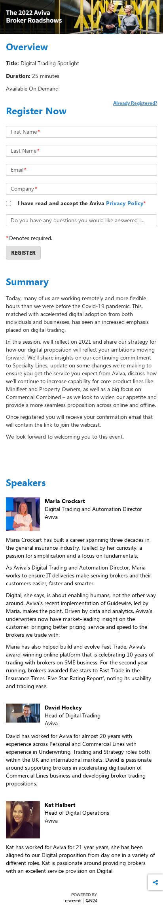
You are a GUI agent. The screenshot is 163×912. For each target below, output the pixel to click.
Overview (27, 46)
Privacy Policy (125, 203)
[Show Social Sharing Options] (155, 882)
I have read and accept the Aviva (81, 203)
